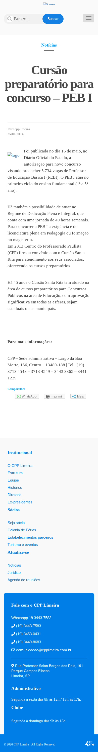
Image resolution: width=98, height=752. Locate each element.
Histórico (15, 487)
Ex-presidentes (20, 502)
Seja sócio (16, 523)
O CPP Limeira (20, 465)
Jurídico (14, 572)
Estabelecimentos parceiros (30, 537)
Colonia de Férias (22, 530)
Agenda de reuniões (24, 580)
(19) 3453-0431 (28, 634)
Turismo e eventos (23, 544)
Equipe (13, 480)
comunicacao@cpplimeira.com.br (43, 650)
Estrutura (15, 473)
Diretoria (14, 495)
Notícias (49, 45)
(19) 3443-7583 (28, 626)
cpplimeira (22, 129)
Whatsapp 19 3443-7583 (31, 618)
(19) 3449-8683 (28, 642)
